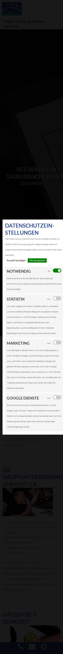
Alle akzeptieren (37, 260)
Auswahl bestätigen (16, 260)
